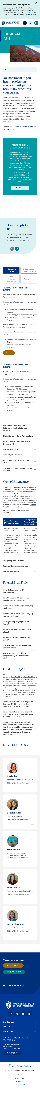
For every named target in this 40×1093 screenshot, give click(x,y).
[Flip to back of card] (32, 788)
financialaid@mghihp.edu (23, 126)
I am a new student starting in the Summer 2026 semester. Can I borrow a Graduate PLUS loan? (18, 704)
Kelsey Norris (13, 887)
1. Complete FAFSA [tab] (11, 270)
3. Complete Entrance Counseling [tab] (11, 279)
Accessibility (20, 1081)
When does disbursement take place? (17, 630)
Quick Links (8, 1031)
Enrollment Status (11, 449)
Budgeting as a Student (13, 560)
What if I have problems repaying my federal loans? (18, 614)
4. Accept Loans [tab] (28, 279)
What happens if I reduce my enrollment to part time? (16, 599)
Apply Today (13, 965)
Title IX (20, 1075)
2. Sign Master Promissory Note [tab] (29, 270)
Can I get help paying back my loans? (16, 622)
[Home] (20, 1005)
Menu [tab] (7, 69)
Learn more (31, 14)
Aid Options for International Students (16, 461)
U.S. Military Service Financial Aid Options (18, 469)
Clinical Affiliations (15, 985)
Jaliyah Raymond (15, 924)
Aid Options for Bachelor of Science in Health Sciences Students (15, 428)
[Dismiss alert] (36, 3)
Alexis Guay (13, 776)
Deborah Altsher (15, 812)
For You (6, 1027)
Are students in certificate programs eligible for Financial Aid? (16, 655)
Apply (9, 353)
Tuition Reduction (11, 571)
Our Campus (8, 1022)
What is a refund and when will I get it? (17, 638)
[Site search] (31, 23)
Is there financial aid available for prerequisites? (18, 646)
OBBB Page (20, 188)
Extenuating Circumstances (15, 566)
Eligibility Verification (12, 455)
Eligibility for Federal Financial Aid (18, 436)
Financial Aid (13, 849)
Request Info (14, 972)
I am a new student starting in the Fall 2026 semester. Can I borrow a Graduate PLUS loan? (18, 714)
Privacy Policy (20, 1078)
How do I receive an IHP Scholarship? (13, 591)
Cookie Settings (20, 1084)
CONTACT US (12, 1053)
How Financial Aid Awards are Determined (16, 442)
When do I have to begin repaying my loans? (18, 607)
